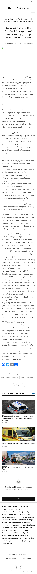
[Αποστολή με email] (23, 385)
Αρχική (6, 19)
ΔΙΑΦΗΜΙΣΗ (13, 554)
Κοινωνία (13, 19)
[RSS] (20, 567)
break (2, 374)
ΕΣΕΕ (22, 377)
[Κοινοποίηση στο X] (18, 385)
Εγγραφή (18, 499)
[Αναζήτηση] (34, 2)
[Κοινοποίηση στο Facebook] (13, 385)
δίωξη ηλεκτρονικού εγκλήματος (9, 377)
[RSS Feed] (31, 2)
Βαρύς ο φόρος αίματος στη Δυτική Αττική (18, 443)
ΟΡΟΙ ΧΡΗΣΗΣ (23, 554)
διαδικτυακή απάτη (13, 374)
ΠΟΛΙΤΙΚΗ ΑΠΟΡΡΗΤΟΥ (13, 559)
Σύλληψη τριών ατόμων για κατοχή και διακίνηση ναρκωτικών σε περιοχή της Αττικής (17, 418)
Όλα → (33, 393)
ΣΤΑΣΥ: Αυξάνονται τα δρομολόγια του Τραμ (17, 468)
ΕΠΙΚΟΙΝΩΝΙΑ (27, 559)
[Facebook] (28, 2)
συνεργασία (30, 377)
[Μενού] (33, 14)
